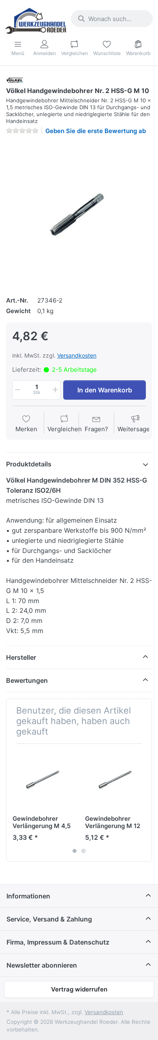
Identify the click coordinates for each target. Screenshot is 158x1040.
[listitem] (79, 214)
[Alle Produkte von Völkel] (16, 80)
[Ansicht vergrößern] (79, 214)
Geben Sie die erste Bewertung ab (95, 131)
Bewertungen (27, 680)
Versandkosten (76, 355)
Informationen (28, 896)
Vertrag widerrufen (79, 989)
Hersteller (21, 657)
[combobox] (112, 18)
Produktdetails (28, 464)
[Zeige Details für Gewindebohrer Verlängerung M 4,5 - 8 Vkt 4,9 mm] (43, 780)
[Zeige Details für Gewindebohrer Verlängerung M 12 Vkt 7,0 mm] (115, 780)
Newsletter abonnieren (41, 965)
